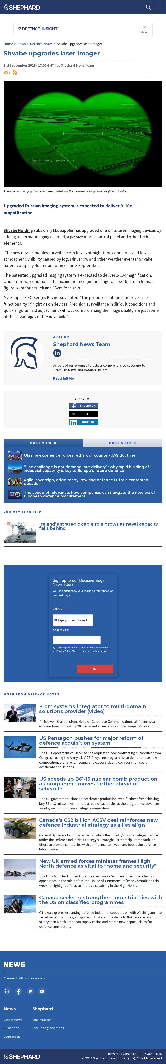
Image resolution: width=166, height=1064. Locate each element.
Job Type (61, 630)
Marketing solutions (48, 1028)
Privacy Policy (63, 651)
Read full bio (63, 378)
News (21, 43)
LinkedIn (57, 353)
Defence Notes (41, 43)
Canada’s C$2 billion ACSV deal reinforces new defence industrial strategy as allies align (98, 822)
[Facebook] (18, 991)
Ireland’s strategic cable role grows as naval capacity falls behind (98, 526)
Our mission (41, 1020)
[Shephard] (22, 7)
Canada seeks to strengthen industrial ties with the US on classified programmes (100, 899)
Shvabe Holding (18, 230)
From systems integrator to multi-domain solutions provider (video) (92, 708)
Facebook (88, 405)
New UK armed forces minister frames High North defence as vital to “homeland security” (97, 863)
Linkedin (87, 422)
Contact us (12, 1036)
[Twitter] (30, 991)
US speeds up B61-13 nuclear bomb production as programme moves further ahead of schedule (98, 784)
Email (59, 608)
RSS (7, 72)
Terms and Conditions (122, 1054)
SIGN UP (95, 669)
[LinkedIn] (7, 991)
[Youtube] (42, 991)
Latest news (13, 1020)
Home (8, 43)
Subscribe (12, 1028)
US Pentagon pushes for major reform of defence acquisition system (91, 740)
